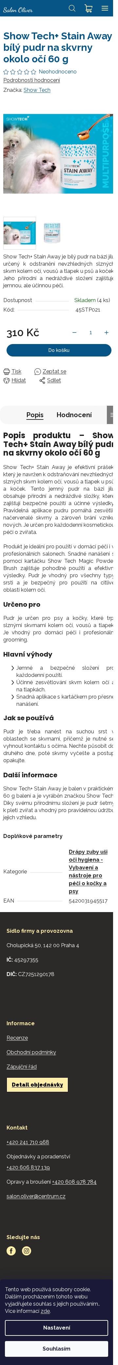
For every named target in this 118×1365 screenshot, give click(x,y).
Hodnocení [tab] (74, 415)
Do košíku (59, 350)
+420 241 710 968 (28, 1142)
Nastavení (56, 1328)
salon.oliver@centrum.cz (36, 1196)
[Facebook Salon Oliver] (11, 1250)
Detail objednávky (37, 1085)
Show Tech (37, 90)
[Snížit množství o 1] (74, 332)
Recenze (17, 1038)
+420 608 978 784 (74, 1182)
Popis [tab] (35, 415)
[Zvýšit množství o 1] (106, 332)
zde (45, 1311)
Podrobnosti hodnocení (31, 80)
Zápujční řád (22, 1067)
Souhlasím (56, 1349)
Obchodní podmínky (31, 1052)
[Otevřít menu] (105, 8)
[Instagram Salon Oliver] (26, 1250)
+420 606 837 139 (28, 1167)
